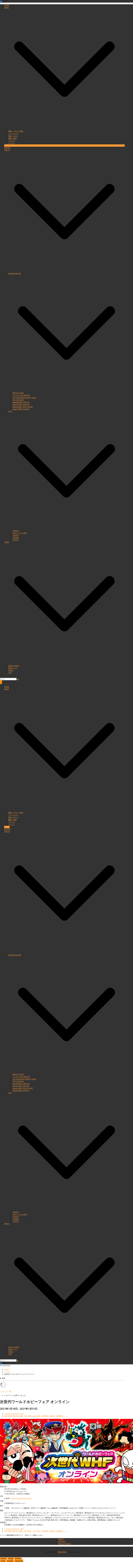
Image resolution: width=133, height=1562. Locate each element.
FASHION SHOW (14, 273)
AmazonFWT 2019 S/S (20, 404)
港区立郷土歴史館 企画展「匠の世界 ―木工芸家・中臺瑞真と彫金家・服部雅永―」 (36, 1416)
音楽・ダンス (13, 136)
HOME (6, 5)
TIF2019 (15, 535)
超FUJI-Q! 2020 (18, 393)
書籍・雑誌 (12, 138)
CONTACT (62, 1541)
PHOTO (7, 150)
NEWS (6, 8)
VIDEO (6, 542)
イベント (11, 143)
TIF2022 (15, 531)
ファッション (13, 133)
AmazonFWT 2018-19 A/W (22, 407)
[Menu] (1, 682)
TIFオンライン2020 (19, 533)
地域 (3, 1378)
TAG (10, 673)
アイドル (11, 141)
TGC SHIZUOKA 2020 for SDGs (24, 398)
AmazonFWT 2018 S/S (20, 409)
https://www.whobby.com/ (21, 1498)
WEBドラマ (12, 668)
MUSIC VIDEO (13, 666)
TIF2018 (15, 538)
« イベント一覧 (5, 1391)
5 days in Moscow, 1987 (14, 1414)
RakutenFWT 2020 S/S (21, 402)
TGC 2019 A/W (18, 400)
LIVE (10, 411)
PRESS (10, 670)
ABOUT (61, 1539)
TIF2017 (15, 540)
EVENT (7, 145)
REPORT (7, 148)
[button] (64, 129)
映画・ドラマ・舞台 (15, 131)
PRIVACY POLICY (64, 1544)
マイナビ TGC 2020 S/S (21, 395)
